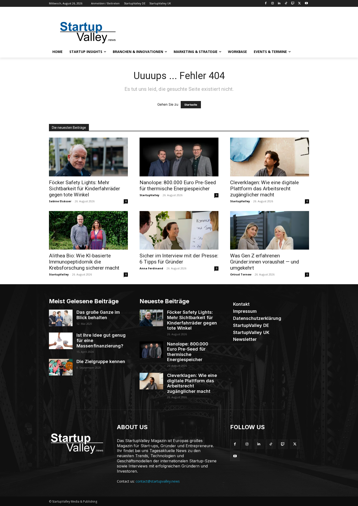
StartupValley (149, 195)
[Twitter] (299, 3)
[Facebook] (265, 3)
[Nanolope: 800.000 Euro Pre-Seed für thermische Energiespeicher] (179, 157)
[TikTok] (286, 3)
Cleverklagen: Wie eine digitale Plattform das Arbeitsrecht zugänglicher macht (264, 189)
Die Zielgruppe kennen (100, 361)
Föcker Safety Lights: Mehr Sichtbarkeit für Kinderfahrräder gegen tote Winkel (84, 189)
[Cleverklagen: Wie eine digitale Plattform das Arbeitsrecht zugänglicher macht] (269, 157)
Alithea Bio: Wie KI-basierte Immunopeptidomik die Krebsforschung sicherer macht (84, 262)
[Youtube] (306, 3)
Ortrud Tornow (240, 274)
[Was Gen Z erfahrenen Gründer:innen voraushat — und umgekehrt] (269, 230)
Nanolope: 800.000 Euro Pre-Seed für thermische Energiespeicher (178, 186)
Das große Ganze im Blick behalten (98, 315)
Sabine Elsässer (60, 201)
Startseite (190, 104)
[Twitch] (293, 3)
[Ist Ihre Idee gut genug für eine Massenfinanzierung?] (61, 341)
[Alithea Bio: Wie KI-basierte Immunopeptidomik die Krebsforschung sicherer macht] (88, 230)
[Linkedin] (279, 3)
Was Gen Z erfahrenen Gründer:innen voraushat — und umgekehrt (264, 262)
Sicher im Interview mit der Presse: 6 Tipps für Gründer (179, 259)
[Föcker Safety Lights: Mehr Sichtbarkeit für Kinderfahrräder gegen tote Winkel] (88, 157)
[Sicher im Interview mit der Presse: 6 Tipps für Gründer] (179, 230)
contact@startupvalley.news (158, 481)
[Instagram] (272, 3)
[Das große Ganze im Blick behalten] (61, 318)
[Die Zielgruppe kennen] (61, 367)
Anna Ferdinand (151, 268)
